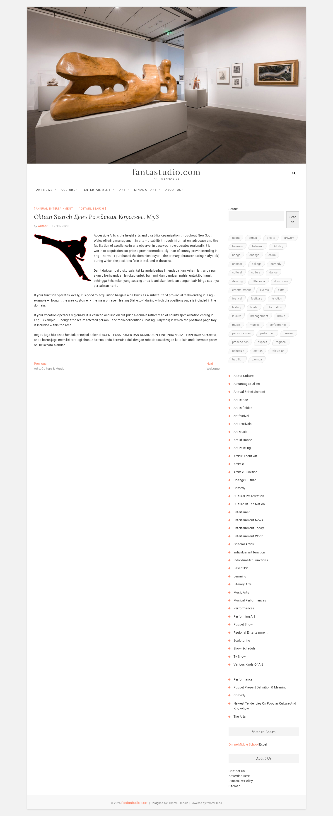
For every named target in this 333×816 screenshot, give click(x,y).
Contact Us (237, 771)
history (236, 307)
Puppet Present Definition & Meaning (260, 687)
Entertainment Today (249, 528)
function (276, 298)
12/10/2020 (60, 226)
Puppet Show (243, 624)
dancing (237, 281)
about (236, 237)
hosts (254, 307)
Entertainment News (248, 520)
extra (281, 290)
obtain (86, 208)
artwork (289, 237)
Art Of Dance (243, 440)
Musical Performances (250, 600)
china (272, 255)
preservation (240, 342)
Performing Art (244, 616)
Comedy (239, 488)
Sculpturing (242, 640)
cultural (237, 272)
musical (255, 324)
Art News (44, 189)
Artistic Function (245, 472)
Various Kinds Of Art (248, 664)
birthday (278, 246)
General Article (244, 544)
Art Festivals (243, 424)
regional (281, 342)
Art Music (240, 432)
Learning (240, 576)
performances (241, 333)
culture (255, 272)
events (264, 290)
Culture (68, 189)
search (98, 208)
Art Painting (242, 448)
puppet (262, 342)
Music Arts (241, 592)
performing (267, 333)
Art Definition (243, 408)
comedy (275, 264)
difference (258, 281)
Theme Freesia (178, 803)
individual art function (249, 552)
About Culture (244, 376)
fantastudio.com (166, 172)
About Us (173, 189)
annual (253, 237)
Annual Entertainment (54, 208)
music (236, 324)
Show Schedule (245, 648)
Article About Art (245, 456)
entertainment (241, 290)
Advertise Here (239, 776)
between (257, 246)
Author (42, 226)
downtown (281, 281)
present (289, 333)
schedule (238, 350)
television (278, 350)
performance (278, 324)
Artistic (239, 464)
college (256, 264)
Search (234, 209)
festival (237, 298)
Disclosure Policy (241, 781)
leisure (236, 316)
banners (237, 246)
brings (236, 255)
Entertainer (242, 512)
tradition (237, 359)
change (254, 255)
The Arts (240, 716)
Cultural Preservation (249, 496)
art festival (241, 416)
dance (273, 272)
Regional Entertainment (251, 632)
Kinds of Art (145, 189)
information (274, 307)
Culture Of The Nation (249, 504)
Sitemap (234, 786)
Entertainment (97, 189)
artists (271, 237)
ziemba (257, 359)
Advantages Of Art (247, 384)
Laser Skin (241, 568)
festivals (256, 298)
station (258, 350)
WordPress (214, 803)
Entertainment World (248, 536)
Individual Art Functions (251, 560)
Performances (244, 608)
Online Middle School (243, 744)
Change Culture (245, 480)
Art (122, 189)
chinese (237, 264)
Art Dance (241, 400)
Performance (243, 679)
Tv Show (240, 656)
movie (281, 316)
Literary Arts (243, 584)
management (259, 316)
